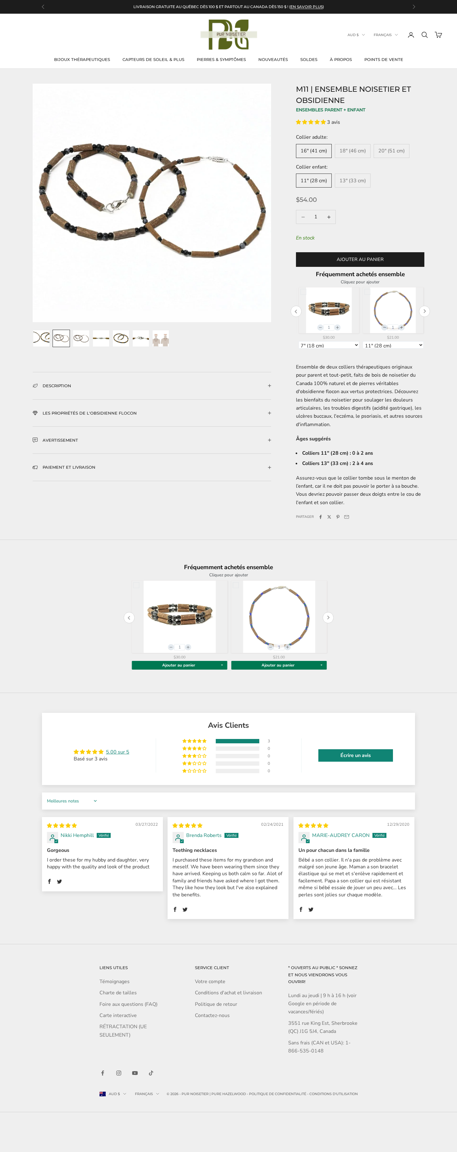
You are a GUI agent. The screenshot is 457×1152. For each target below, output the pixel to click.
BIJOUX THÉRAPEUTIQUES (82, 59)
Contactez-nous (212, 1015)
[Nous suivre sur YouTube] (135, 1073)
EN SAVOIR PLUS (306, 6)
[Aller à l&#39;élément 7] (160, 338)
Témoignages (114, 981)
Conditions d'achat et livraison (228, 992)
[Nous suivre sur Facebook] (102, 1073)
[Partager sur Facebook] (320, 516)
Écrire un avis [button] (355, 755)
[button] (311, 122)
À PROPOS (341, 59)
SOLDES (308, 59)
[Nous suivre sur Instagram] (119, 1073)
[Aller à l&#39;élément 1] (41, 338)
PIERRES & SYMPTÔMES (221, 59)
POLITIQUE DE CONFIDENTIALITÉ (277, 1094)
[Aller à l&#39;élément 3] (81, 338)
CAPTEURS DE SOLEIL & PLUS (153, 59)
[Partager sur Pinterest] (337, 516)
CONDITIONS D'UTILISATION (333, 1094)
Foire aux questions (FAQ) (128, 1004)
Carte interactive (118, 1015)
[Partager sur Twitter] (329, 516)
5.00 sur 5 (117, 752)
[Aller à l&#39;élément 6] (141, 338)
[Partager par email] (346, 516)
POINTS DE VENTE (383, 59)
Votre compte (210, 981)
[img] (62, 825)
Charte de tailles (118, 992)
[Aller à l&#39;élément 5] (121, 338)
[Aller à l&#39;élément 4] (101, 338)
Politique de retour (216, 1004)
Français (383, 35)
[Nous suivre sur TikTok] (151, 1073)
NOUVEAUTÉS (273, 59)
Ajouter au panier (360, 259)
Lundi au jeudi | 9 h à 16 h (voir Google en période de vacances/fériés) (322, 1003)
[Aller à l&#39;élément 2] (61, 338)
